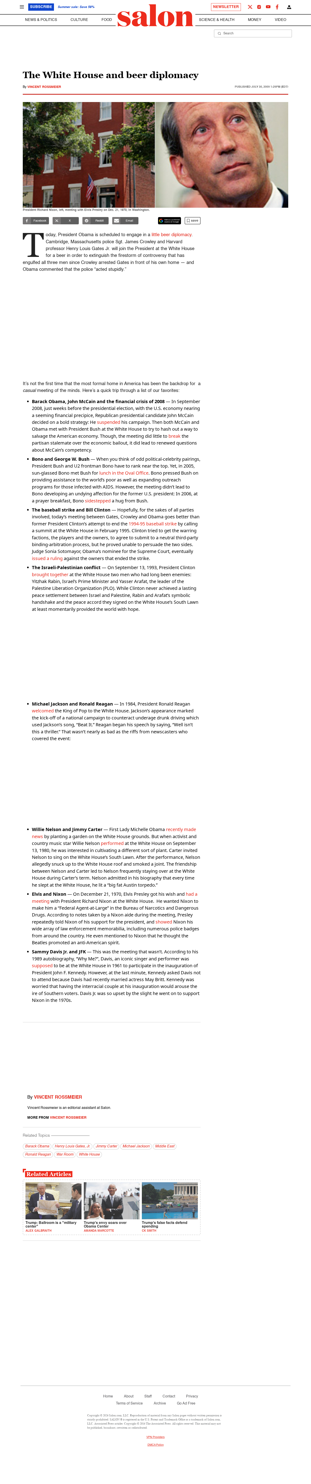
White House (89, 1154)
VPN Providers (155, 1437)
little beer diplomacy (171, 235)
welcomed (43, 711)
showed (164, 922)
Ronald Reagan (38, 1154)
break (174, 436)
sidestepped (98, 501)
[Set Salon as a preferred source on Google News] (169, 220)
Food (107, 20)
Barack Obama (37, 1146)
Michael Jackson (136, 1146)
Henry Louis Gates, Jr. (72, 1146)
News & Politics (41, 20)
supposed (42, 965)
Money (254, 20)
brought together (50, 574)
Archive (160, 1403)
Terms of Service (129, 1403)
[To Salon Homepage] (155, 15)
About (128, 1396)
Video (280, 20)
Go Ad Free (186, 1403)
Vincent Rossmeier (44, 87)
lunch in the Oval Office (123, 473)
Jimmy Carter (106, 1146)
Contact (169, 1396)
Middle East (164, 1146)
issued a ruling (47, 558)
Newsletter (226, 7)
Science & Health (217, 20)
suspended (108, 422)
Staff (148, 1396)
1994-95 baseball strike (153, 524)
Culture (79, 20)
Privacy (192, 1396)
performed (112, 843)
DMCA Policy (156, 1445)
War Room (64, 1154)
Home (108, 1396)
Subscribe (41, 7)
